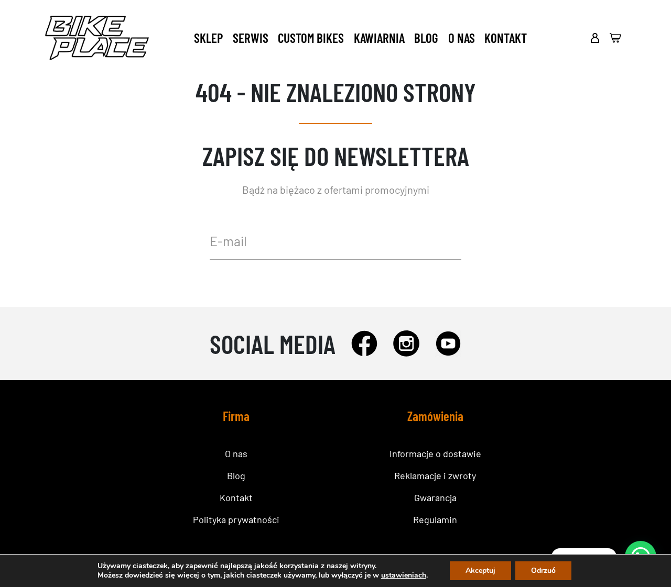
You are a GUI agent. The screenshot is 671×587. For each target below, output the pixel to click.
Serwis (250, 38)
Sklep (208, 38)
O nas (461, 38)
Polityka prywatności (236, 519)
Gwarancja (435, 497)
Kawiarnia (379, 38)
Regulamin (435, 519)
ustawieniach (403, 575)
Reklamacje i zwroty (435, 475)
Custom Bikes (311, 38)
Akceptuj (480, 570)
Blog (426, 38)
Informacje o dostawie (435, 453)
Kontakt (505, 38)
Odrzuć (543, 570)
